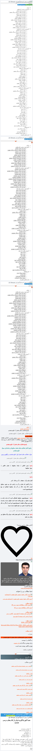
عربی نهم (23, 110)
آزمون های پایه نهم (24, 107)
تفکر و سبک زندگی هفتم (19, 71)
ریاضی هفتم (23, 81)
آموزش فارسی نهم (21, 54)
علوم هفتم (23, 74)
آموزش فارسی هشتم (20, 36)
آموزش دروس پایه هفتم (23, 9)
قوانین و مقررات (25, 728)
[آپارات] (31, 749)
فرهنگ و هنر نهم (21, 122)
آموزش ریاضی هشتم (20, 42)
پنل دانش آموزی (25, 134)
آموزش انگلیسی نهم (20, 60)
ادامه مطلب (29, 603)
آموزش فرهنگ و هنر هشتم (19, 44)
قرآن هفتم (23, 69)
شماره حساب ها (25, 736)
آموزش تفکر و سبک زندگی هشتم (17, 32)
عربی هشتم (23, 92)
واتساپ (27, 588)
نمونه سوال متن (22, 128)
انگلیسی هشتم (22, 100)
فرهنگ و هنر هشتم (21, 103)
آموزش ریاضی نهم (21, 62)
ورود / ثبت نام (21, 5)
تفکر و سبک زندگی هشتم (19, 91)
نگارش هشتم (22, 104)
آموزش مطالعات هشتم (20, 38)
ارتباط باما (26, 733)
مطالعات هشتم (22, 97)
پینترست (23, 588)
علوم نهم (23, 112)
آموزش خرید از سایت (24, 730)
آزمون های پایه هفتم (24, 68)
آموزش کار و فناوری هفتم (19, 27)
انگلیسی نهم (22, 119)
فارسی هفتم (22, 75)
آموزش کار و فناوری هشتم (19, 47)
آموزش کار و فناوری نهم (19, 66)
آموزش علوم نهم (21, 53)
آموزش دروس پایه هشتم (23, 29)
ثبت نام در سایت (19, 658)
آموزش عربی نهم (21, 51)
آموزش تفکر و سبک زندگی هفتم (17, 12)
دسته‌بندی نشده (21, 438)
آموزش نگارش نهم (21, 65)
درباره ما (27, 732)
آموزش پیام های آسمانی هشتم (18, 39)
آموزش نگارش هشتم (20, 45)
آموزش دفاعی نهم (21, 59)
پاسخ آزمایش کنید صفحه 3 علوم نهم (22, 616)
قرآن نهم (23, 109)
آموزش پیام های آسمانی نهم (19, 57)
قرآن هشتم (23, 89)
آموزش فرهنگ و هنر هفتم (19, 24)
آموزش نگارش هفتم (21, 26)
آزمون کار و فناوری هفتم (19, 86)
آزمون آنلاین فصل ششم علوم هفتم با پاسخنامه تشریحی (17, 599)
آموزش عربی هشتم (21, 33)
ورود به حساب (28, 658)
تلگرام (30, 588)
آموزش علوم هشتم (21, 35)
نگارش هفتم (23, 84)
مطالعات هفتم (22, 77)
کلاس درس (4, 454)
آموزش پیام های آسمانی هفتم (18, 19)
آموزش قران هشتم (21, 30)
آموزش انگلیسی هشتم (20, 41)
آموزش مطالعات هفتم (20, 18)
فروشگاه (26, 127)
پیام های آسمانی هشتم (20, 98)
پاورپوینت (23, 130)
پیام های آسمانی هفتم (20, 78)
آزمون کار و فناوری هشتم (19, 106)
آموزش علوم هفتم (21, 15)
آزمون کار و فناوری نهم (20, 125)
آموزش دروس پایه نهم (23, 48)
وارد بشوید (17, 643)
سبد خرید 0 (28, 5)
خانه (28, 7)
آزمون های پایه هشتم (24, 88)
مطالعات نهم (22, 115)
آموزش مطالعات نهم (20, 56)
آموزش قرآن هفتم (21, 10)
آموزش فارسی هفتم (20, 16)
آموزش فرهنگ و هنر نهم (19, 63)
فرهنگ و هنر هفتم (21, 83)
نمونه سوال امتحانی (21, 133)
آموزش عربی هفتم (21, 13)
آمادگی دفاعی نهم (21, 118)
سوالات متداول (25, 735)
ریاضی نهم (23, 121)
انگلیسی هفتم (22, 80)
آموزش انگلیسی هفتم (20, 21)
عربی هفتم (23, 72)
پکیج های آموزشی (21, 131)
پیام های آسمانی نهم (21, 116)
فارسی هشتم (22, 95)
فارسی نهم (23, 113)
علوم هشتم (23, 94)
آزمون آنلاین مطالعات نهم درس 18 (23, 607)
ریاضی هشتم (22, 101)
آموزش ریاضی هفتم (21, 23)
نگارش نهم (23, 124)
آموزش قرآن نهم (21, 50)
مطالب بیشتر (28, 585)
